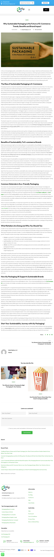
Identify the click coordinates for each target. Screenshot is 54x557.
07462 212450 (26, 540)
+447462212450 (5, 495)
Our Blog (30, 495)
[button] (45, 3)
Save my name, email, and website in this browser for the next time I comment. (27, 428)
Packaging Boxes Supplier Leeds (9, 517)
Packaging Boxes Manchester (9, 522)
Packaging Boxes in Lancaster (9, 514)
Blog (27, 19)
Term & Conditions (32, 516)
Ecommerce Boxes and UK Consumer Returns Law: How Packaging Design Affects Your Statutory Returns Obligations (25, 466)
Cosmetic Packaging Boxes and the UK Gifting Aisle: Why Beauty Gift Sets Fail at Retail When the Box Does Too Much (27, 457)
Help (29, 511)
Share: (42, 334)
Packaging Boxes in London (8, 509)
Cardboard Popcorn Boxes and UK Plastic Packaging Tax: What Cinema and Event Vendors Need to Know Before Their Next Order (25, 452)
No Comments (38, 29)
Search (3, 439)
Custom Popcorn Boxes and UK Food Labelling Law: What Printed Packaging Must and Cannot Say (24, 469)
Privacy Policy (31, 519)
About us (30, 492)
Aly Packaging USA (5, 534)
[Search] (32, 2)
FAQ (29, 500)
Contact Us (31, 497)
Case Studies (31, 503)
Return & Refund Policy (33, 521)
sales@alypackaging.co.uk (8, 493)
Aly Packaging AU (5, 536)
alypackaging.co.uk (26, 29)
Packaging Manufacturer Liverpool (10, 520)
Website (10, 352)
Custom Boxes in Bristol (7, 512)
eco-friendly (5, 208)
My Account (31, 513)
